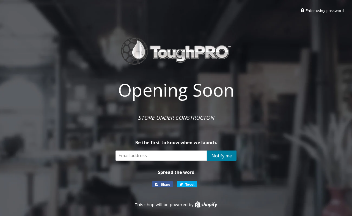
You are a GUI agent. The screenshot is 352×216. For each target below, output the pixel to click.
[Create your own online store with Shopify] (206, 204)
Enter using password (324, 10)
